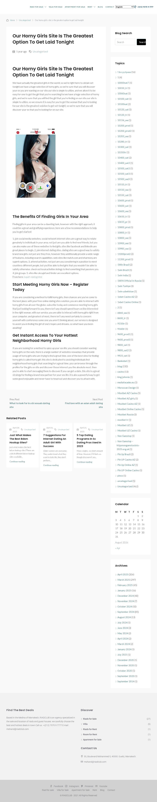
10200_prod (123, 125)
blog (119, 366)
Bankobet (122, 361)
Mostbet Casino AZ (127, 403)
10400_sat (122, 157)
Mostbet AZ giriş (126, 398)
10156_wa (122, 120)
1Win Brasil (123, 264)
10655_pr (122, 221)
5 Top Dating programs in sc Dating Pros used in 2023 (89, 440)
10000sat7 (123, 82)
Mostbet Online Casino (129, 409)
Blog (100, 7)
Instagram (74, 786)
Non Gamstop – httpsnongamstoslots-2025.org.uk (128, 445)
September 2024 (125, 611)
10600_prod (123, 200)
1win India (122, 275)
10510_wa (122, 189)
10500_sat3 (123, 173)
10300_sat (122, 147)
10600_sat (122, 205)
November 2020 (125, 665)
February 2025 (125, 585)
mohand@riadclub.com (95, 762)
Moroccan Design (126, 387)
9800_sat (122, 345)
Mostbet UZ (123, 425)
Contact (109, 7)
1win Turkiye (123, 286)
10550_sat (122, 195)
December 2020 (125, 660)
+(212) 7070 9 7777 (145, 7)
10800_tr (122, 232)
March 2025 (123, 579)
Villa (85, 724)
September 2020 (125, 676)
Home (12, 20)
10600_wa (122, 211)
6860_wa (122, 312)
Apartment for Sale (75, 7)
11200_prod (123, 259)
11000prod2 (123, 254)
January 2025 (124, 590)
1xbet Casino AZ (125, 296)
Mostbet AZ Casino (127, 393)
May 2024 (122, 633)
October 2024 (124, 606)
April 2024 (122, 638)
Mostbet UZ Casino (127, 430)
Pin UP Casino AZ (126, 459)
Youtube (103, 786)
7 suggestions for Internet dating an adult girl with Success (54, 440)
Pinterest (89, 786)
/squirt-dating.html (33, 276)
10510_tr (122, 184)
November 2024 (125, 601)
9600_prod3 (123, 339)
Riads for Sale (90, 719)
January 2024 (124, 649)
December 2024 (125, 595)
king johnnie (123, 377)
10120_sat (122, 109)
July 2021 (122, 654)
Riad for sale (36, 7)
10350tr (121, 152)
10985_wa (122, 248)
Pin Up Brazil (123, 454)
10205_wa (122, 136)
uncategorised (124, 481)
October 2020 (124, 670)
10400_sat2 (123, 163)
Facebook (58, 786)
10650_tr (122, 216)
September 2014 (125, 681)
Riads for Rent (90, 729)
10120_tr (122, 114)
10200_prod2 (124, 130)
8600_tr (121, 318)
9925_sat (122, 355)
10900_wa (122, 243)
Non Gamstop (124, 435)
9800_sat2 (122, 350)
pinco (120, 475)
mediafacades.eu (125, 382)
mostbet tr (122, 419)
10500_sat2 (123, 168)
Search (142, 42)
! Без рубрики (124, 72)
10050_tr (122, 88)
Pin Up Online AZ (126, 465)
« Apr (117, 548)
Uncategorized (25, 20)
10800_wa (122, 238)
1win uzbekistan (125, 291)
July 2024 (122, 622)
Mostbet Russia (125, 414)
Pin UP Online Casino (128, 470)
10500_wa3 (123, 179)
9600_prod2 (123, 334)
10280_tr (122, 141)
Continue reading (17, 461)
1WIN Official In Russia (129, 280)
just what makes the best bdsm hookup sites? (20, 438)
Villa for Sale (55, 7)
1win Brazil (123, 270)
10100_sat (122, 98)
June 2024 (122, 627)
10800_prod (123, 227)
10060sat (122, 93)
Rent (90, 7)
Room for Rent (90, 734)
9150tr (121, 323)
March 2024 (123, 644)
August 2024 (124, 617)
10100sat (122, 104)
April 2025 (122, 574)
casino (120, 371)
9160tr (121, 328)
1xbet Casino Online (127, 302)
